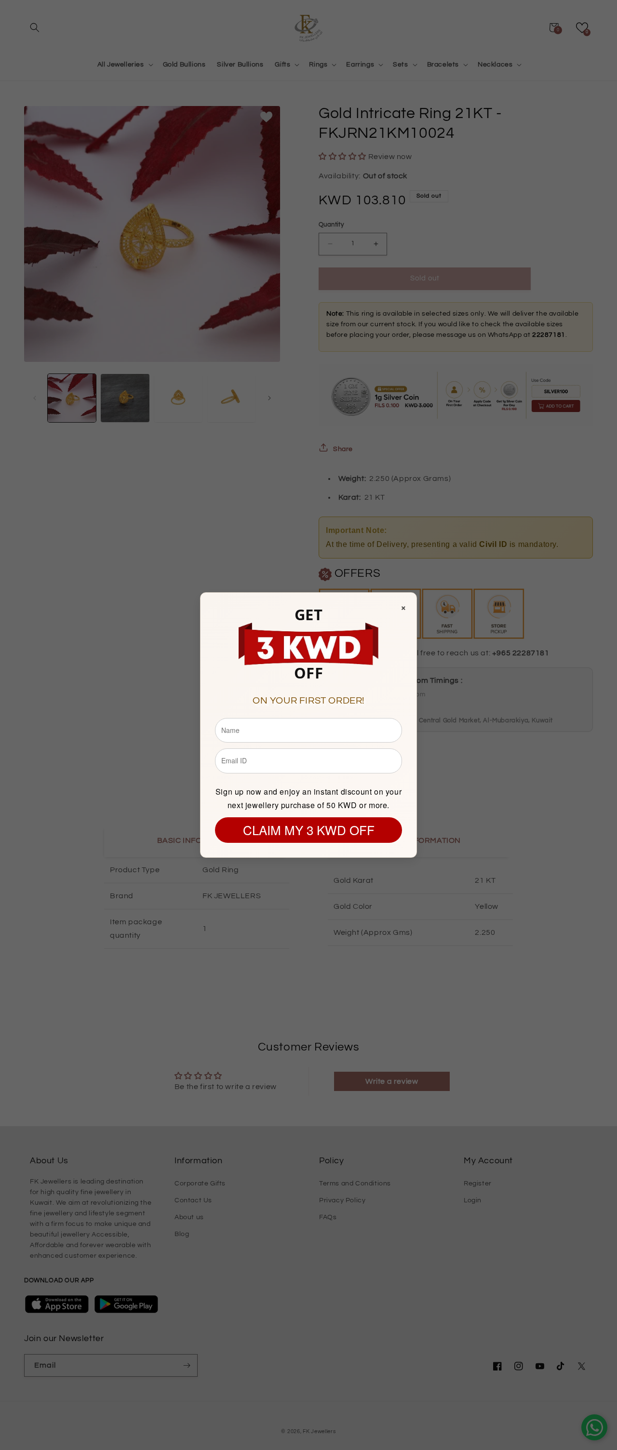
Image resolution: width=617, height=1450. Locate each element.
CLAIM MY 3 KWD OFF (309, 829)
